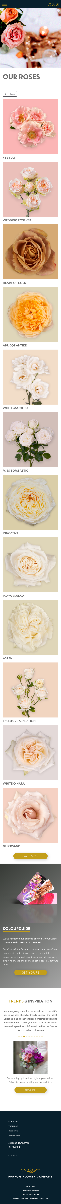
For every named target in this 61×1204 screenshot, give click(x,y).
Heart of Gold (14, 283)
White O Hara (14, 783)
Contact (13, 1155)
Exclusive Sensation (19, 721)
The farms (13, 1126)
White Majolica (16, 408)
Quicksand (11, 846)
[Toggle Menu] (4, 4)
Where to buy (15, 1135)
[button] (19, 1036)
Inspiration (14, 1147)
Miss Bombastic (15, 470)
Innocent (10, 533)
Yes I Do (9, 158)
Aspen (7, 658)
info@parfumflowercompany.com (30, 1198)
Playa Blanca (13, 596)
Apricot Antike (15, 345)
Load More (30, 856)
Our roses (13, 1121)
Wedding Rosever (17, 220)
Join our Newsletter (19, 1143)
